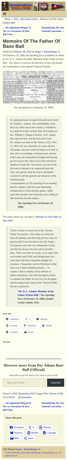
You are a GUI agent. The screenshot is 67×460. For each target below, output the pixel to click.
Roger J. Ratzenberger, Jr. (28, 449)
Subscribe (55, 382)
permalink (26, 397)
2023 (15, 19)
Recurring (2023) (29, 19)
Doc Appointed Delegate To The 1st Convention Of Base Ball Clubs (17, 31)
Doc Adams (50, 393)
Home (8, 19)
